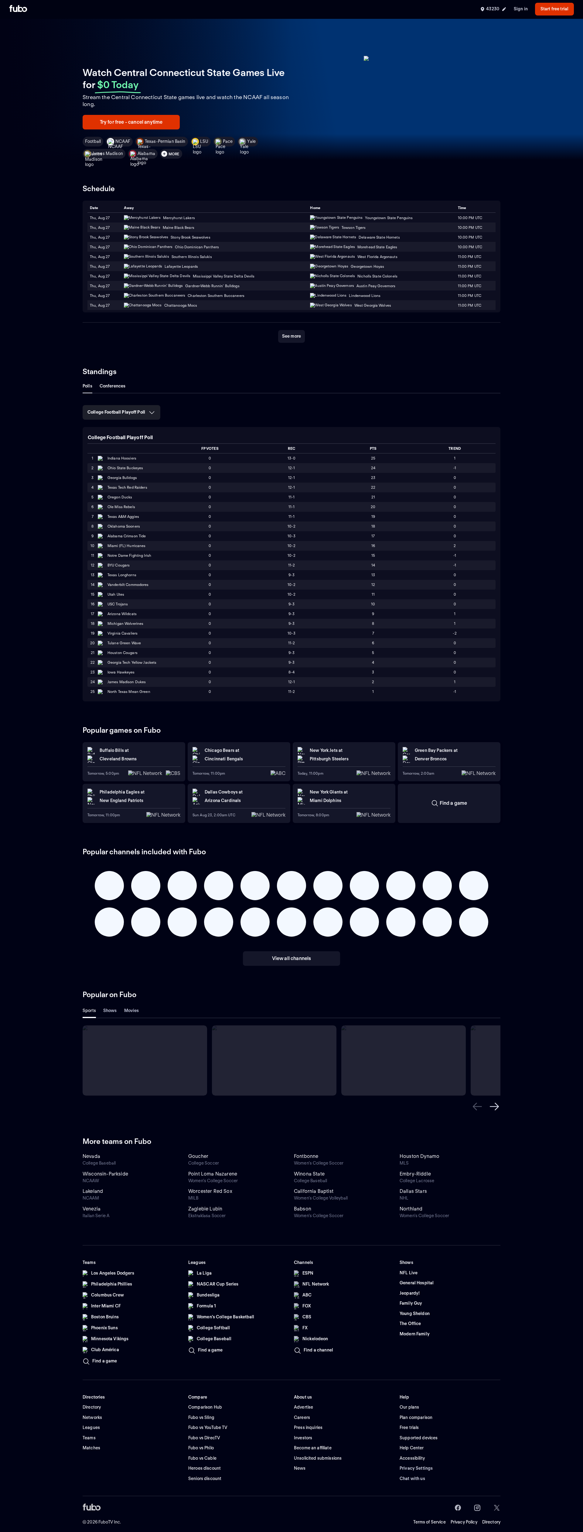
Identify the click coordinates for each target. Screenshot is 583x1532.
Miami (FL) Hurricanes (126, 545)
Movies (131, 1010)
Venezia (92, 1209)
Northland (411, 1209)
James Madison (107, 153)
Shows (110, 1010)
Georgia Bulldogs (122, 477)
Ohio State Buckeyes (125, 468)
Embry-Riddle (415, 1174)
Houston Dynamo (419, 1156)
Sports (89, 1010)
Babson (302, 1209)
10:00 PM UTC (470, 227)
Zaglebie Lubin (205, 1209)
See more (291, 336)
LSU (204, 141)
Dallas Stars (413, 1191)
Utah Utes (115, 594)
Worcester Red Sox (210, 1191)
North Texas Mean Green (128, 691)
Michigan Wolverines (125, 623)
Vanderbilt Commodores (128, 584)
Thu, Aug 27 (100, 227)
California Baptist (313, 1191)
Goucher (198, 1156)
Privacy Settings (416, 1468)
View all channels (291, 958)
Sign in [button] (521, 8)
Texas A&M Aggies (123, 516)
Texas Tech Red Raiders (127, 487)
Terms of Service (429, 1522)
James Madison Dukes (126, 682)
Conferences (113, 386)
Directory (491, 1522)
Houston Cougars (122, 652)
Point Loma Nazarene (212, 1174)
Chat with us (412, 1478)
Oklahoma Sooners (123, 526)
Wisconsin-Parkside (105, 1174)
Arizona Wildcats (122, 613)
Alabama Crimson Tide (126, 536)
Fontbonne (306, 1156)
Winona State (309, 1174)
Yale (251, 141)
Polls (87, 386)
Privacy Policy (464, 1522)
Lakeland (93, 1191)
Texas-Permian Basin (165, 141)
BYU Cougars (118, 565)
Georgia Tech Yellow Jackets (131, 662)
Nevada (91, 1156)
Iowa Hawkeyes (121, 672)
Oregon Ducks (119, 497)
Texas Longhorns (121, 575)
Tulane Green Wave (124, 643)
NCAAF (122, 141)
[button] (477, 1106)
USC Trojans (117, 604)
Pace (228, 141)
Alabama (146, 153)
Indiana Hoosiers (121, 458)
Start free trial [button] (554, 8)
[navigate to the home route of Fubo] (18, 9)
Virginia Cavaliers (122, 633)
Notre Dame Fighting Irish (129, 555)
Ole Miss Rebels (121, 506)
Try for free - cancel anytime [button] (131, 122)
